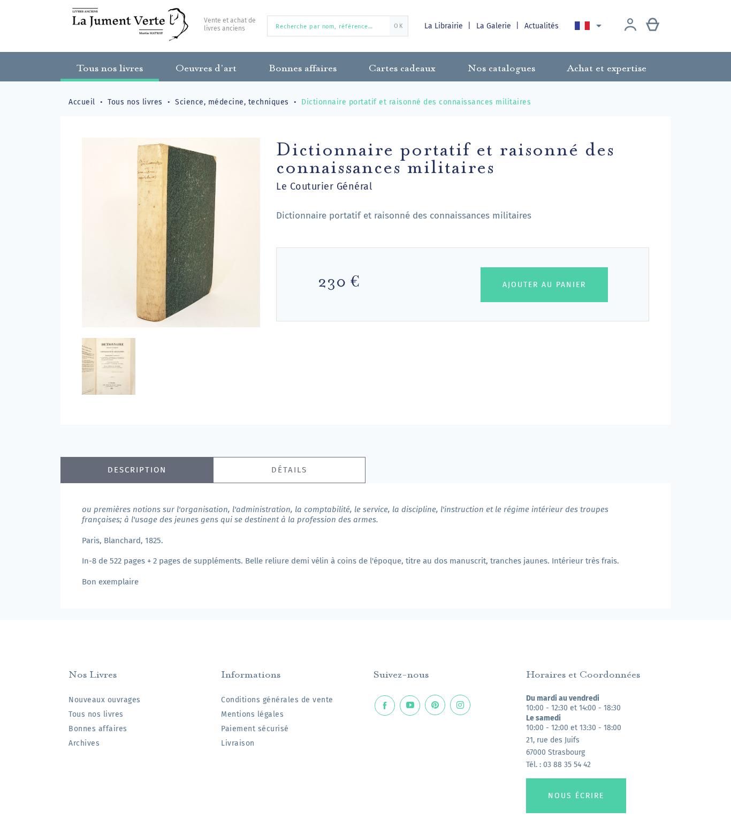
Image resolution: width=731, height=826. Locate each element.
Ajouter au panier (544, 284)
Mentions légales (252, 714)
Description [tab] (137, 470)
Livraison (238, 743)
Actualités (541, 26)
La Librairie (444, 26)
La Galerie (494, 26)
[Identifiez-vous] (630, 25)
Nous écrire (576, 795)
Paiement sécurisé (255, 728)
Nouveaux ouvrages (104, 699)
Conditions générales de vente (277, 699)
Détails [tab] (289, 470)
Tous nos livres (96, 714)
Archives (84, 743)
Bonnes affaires (97, 728)
